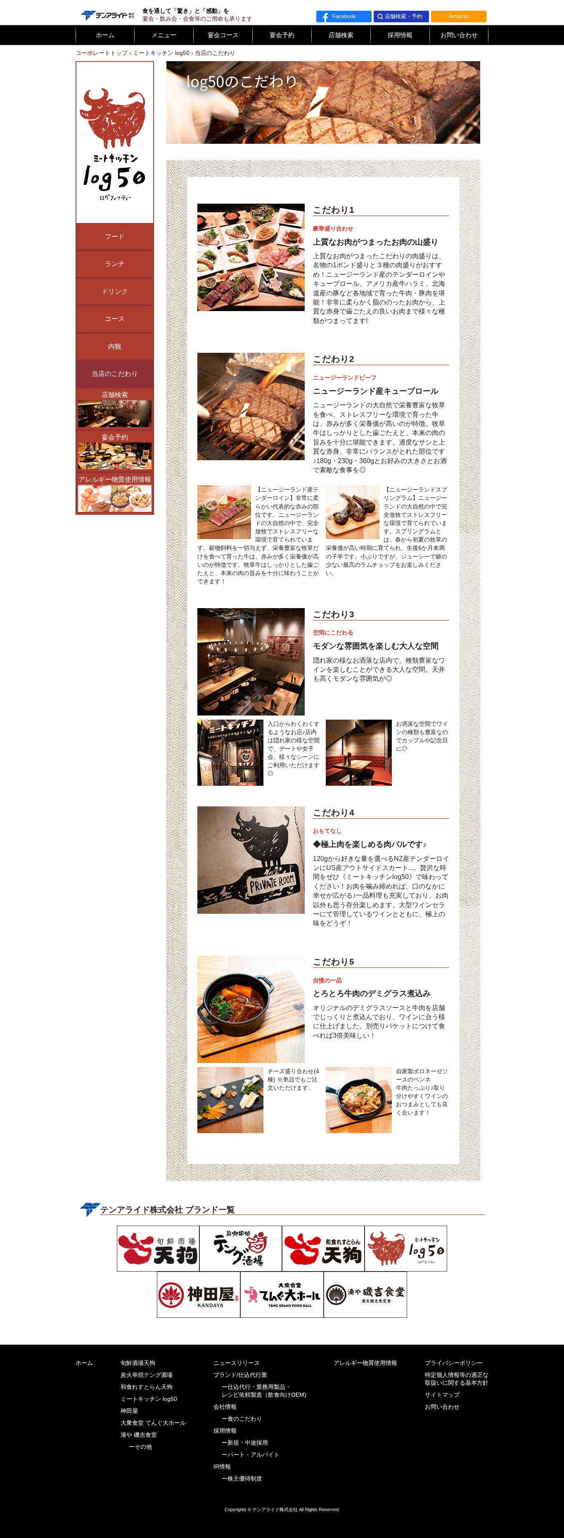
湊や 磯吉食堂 (139, 1435)
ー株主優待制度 (242, 1479)
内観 (114, 346)
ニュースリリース (236, 1363)
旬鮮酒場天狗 (138, 1363)
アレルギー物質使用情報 (114, 479)
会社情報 (225, 1407)
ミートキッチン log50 (149, 1399)
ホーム (105, 35)
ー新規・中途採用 (245, 1443)
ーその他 (140, 1447)
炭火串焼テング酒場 (147, 1375)
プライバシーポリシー (454, 1363)
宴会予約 (282, 35)
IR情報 (222, 1467)
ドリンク (115, 291)
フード (115, 236)
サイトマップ (442, 1395)
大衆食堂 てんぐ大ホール (153, 1423)
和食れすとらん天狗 (147, 1387)
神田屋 (129, 1411)
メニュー (164, 35)
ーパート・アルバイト (251, 1455)
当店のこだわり (115, 373)
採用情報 (400, 35)
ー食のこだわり (242, 1419)
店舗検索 (341, 35)
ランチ (115, 263)
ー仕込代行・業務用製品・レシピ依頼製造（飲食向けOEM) (264, 1391)
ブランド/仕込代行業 (240, 1375)
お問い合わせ (459, 35)
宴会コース (223, 35)
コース (115, 318)
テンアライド (107, 12)
